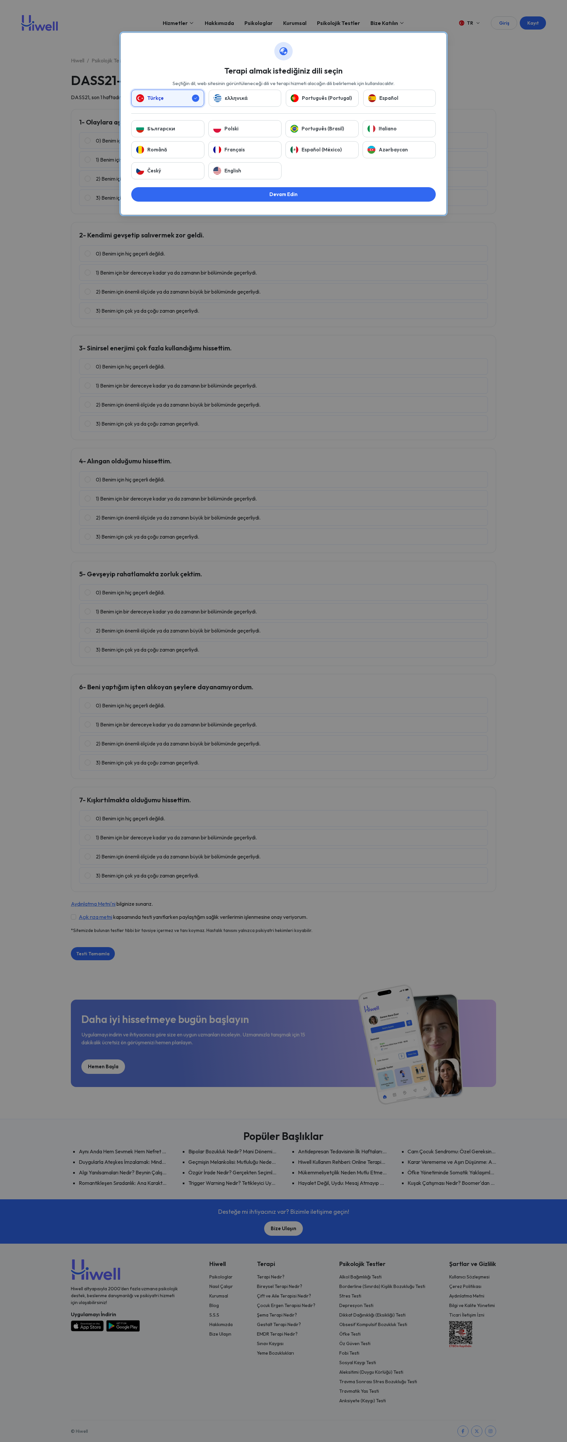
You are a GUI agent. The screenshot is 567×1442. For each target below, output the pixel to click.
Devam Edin (283, 194)
